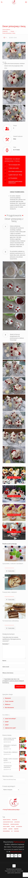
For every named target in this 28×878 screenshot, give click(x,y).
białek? (7, 721)
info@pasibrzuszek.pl (16, 851)
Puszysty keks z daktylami (9, 592)
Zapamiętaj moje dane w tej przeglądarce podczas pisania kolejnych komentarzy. (13, 680)
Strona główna (6, 29)
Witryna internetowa (7, 673)
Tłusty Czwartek (9, 701)
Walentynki (8, 698)
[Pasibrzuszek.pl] (14, 2)
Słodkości (5, 31)
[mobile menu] (26, 2)
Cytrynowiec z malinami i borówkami (12, 563)
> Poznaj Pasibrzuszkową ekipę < (11, 809)
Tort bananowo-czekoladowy (10, 621)
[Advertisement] (14, 15)
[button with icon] (8, 855)
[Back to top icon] (14, 865)
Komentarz (5, 644)
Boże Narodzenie (9, 707)
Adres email (5, 666)
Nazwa (4, 660)
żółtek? (7, 725)
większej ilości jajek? (10, 728)
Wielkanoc (7, 704)
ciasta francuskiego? (10, 718)
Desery (12, 31)
